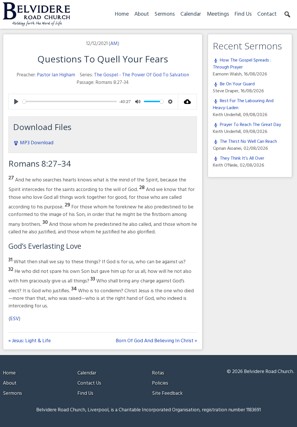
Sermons (165, 14)
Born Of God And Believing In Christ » (156, 341)
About (141, 14)
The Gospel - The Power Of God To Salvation (141, 75)
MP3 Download (36, 143)
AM (114, 44)
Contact (267, 14)
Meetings (218, 14)
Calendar (190, 14)
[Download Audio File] (187, 101)
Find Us (243, 14)
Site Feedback (167, 393)
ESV (14, 319)
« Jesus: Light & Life (29, 341)
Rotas (158, 373)
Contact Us (89, 383)
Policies (160, 383)
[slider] (69, 101)
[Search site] (287, 14)
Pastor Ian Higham (56, 75)
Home (122, 14)
